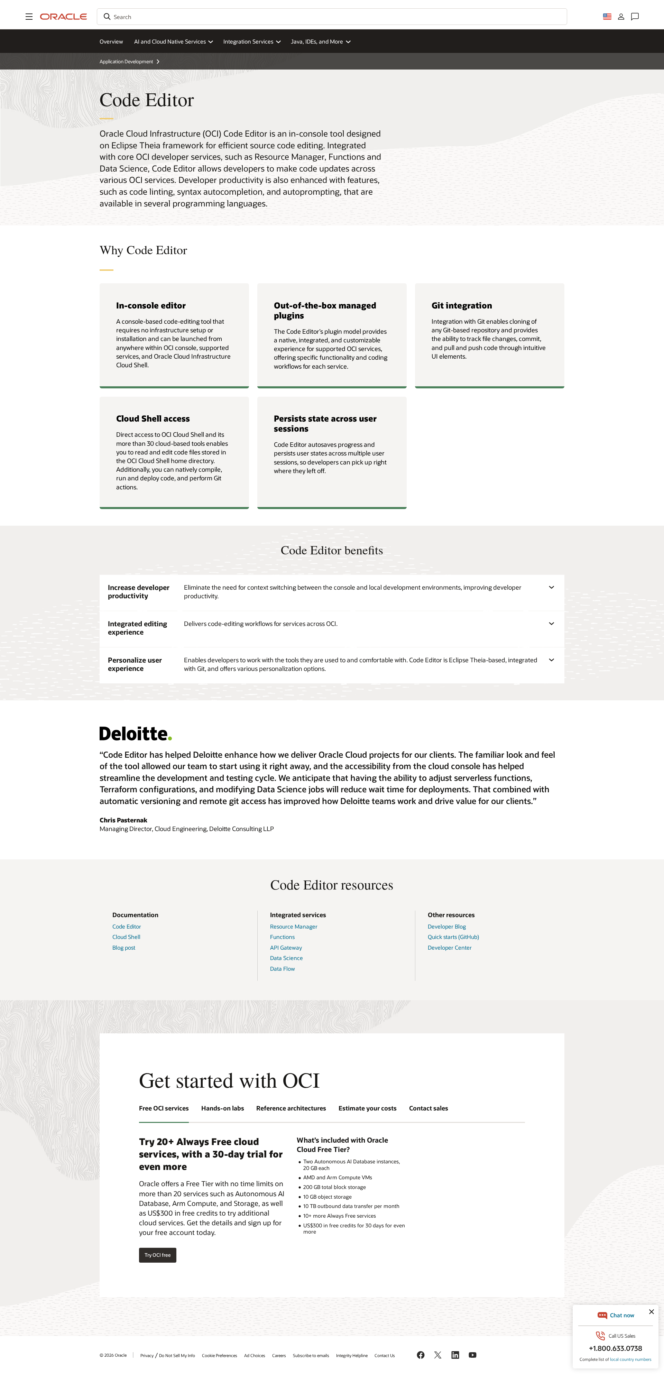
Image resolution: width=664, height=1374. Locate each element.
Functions (282, 936)
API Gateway (286, 947)
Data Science (286, 957)
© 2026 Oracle (113, 1355)
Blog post (123, 947)
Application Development (126, 61)
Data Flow (282, 968)
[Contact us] (635, 16)
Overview (111, 41)
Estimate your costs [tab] (368, 1108)
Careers (279, 1355)
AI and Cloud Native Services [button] (170, 41)
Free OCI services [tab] (164, 1108)
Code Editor (126, 926)
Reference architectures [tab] (291, 1108)
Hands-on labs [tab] (222, 1108)
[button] (29, 16)
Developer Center (450, 947)
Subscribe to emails (311, 1355)
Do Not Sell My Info (177, 1355)
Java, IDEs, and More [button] (317, 41)
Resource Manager (293, 926)
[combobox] (332, 16)
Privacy (147, 1355)
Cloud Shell (126, 936)
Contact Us (385, 1355)
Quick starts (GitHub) (453, 936)
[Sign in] (621, 16)
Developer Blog (447, 926)
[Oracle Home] (64, 16)
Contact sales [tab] (428, 1108)
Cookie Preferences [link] (219, 1355)
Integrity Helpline (352, 1355)
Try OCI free (158, 1255)
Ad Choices (254, 1355)
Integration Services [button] (248, 41)
